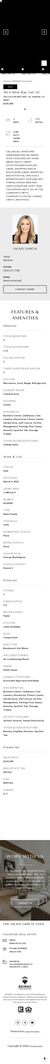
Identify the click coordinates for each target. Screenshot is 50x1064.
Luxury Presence (32, 1032)
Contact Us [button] (25, 903)
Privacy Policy (36, 1046)
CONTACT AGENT (25, 289)
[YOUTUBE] (32, 1022)
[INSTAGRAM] (18, 1022)
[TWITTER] (25, 1022)
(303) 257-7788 (11, 270)
